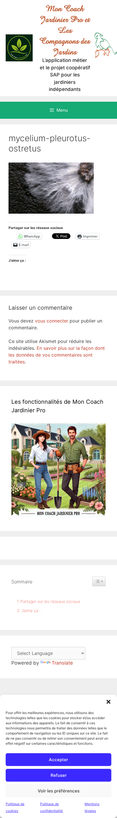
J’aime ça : (31, 610)
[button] (108, 702)
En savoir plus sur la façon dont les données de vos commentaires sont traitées (57, 355)
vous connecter (51, 321)
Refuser (59, 775)
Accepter (58, 759)
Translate (62, 663)
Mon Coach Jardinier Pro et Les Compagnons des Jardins (64, 30)
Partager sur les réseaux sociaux (50, 601)
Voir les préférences (59, 791)
